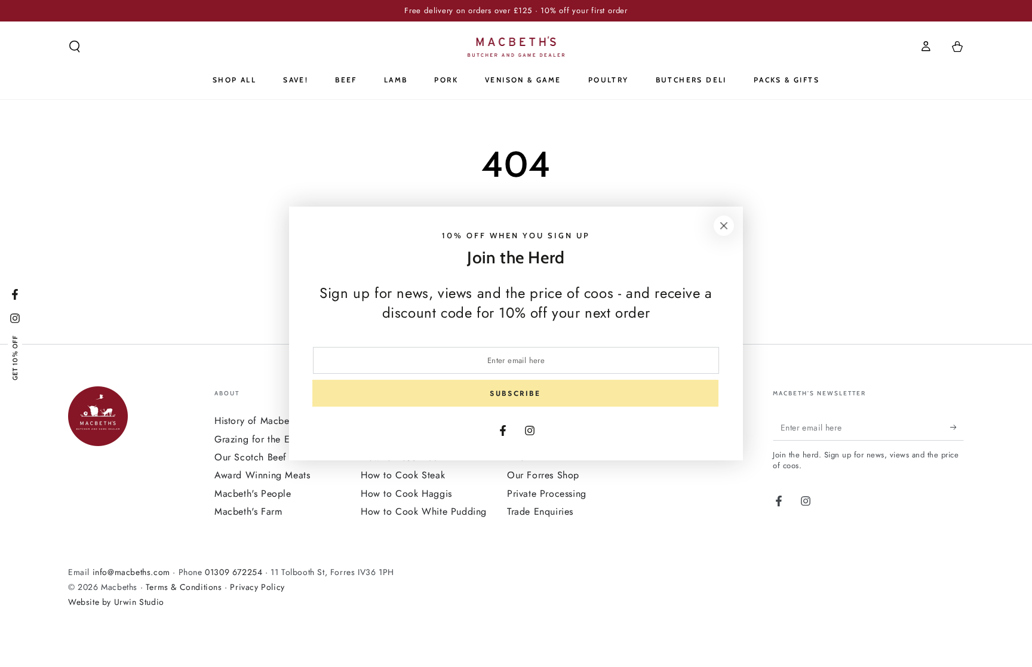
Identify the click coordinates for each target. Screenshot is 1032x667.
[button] (74, 46)
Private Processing (546, 493)
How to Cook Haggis (406, 493)
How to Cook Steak (403, 475)
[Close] (724, 226)
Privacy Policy (257, 587)
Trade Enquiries (540, 511)
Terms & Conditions (184, 587)
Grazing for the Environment (275, 439)
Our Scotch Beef (250, 457)
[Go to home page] (516, 46)
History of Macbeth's (258, 421)
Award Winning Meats (262, 475)
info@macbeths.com (131, 572)
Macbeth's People (252, 493)
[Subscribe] (957, 427)
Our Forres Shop (543, 475)
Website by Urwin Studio (116, 602)
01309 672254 (233, 572)
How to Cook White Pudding (424, 511)
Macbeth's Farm (248, 511)
